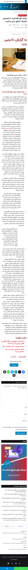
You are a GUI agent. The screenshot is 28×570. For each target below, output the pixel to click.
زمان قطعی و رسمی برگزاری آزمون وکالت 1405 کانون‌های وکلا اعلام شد (15, 490)
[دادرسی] (14, 6)
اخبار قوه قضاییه (16, 12)
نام (26, 407)
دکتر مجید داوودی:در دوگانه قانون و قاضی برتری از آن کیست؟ (12, 342)
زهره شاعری (23, 25)
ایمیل (25, 414)
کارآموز (24, 537)
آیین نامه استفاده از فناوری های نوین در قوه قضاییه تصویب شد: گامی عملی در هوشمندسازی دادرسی (14, 519)
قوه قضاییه (22, 357)
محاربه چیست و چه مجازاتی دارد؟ (13, 346)
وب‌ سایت (24, 420)
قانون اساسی (9, 128)
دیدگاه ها (20, 526)
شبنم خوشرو (23, 541)
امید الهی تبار (23, 531)
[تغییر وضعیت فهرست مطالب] (23, 34)
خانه (25, 12)
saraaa (24, 547)
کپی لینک (14, 365)
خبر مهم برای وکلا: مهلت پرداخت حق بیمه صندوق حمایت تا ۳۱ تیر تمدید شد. (14, 503)
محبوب (7, 526)
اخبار (22, 12)
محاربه (13, 357)
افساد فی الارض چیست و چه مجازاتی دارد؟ (15, 350)
